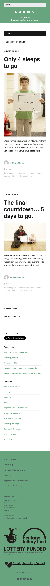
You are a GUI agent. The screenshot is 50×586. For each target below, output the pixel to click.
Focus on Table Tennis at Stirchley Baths (20, 368)
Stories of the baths (12, 429)
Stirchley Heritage (11, 423)
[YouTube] (24, 12)
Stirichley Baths (26, 176)
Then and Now (10, 434)
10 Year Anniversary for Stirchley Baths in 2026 (22, 373)
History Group (10, 392)
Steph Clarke (18, 163)
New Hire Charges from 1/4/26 (16, 352)
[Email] (28, 12)
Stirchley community (12, 418)
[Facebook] (16, 12)
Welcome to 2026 (10, 363)
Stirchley (15, 176)
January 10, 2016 (11, 51)
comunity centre (34, 173)
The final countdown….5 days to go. (24, 209)
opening (7, 176)
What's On (8, 439)
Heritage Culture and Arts (14, 470)
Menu (10, 33)
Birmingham (11, 173)
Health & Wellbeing (12, 386)
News (8, 169)
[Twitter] (20, 12)
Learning (7, 397)
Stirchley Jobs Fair (11, 357)
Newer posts (11, 308)
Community (8, 465)
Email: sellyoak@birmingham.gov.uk (25, 20)
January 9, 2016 (11, 194)
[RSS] (33, 12)
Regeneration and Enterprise (16, 408)
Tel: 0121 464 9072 (24, 17)
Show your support (12, 413)
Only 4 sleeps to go (22, 62)
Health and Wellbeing (13, 486)
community (22, 173)
